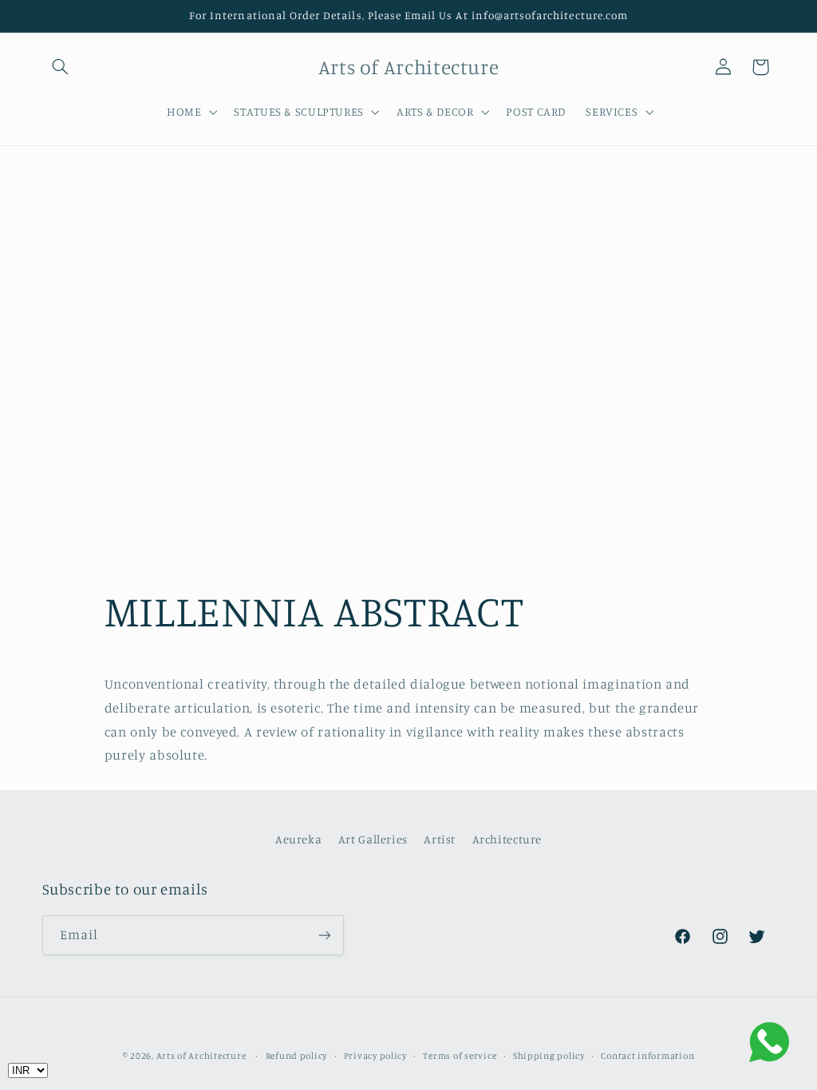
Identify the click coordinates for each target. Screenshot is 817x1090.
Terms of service (459, 1055)
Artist (440, 839)
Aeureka (298, 839)
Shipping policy (549, 1055)
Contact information (647, 1055)
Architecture (507, 839)
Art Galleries (373, 839)
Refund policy (297, 1055)
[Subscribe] (324, 934)
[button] (60, 67)
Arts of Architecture (201, 1055)
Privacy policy (375, 1055)
